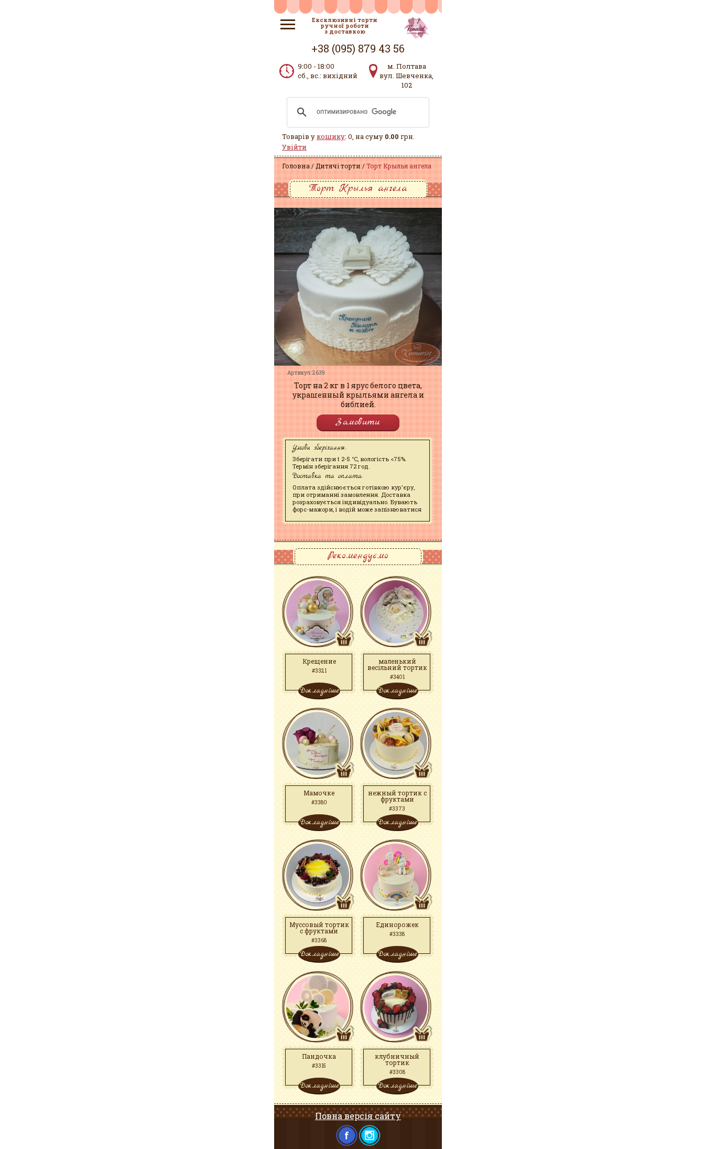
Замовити (358, 422)
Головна (296, 166)
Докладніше (319, 690)
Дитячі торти (338, 166)
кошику (331, 136)
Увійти (294, 147)
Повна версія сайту (358, 1115)
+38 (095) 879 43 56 (358, 48)
